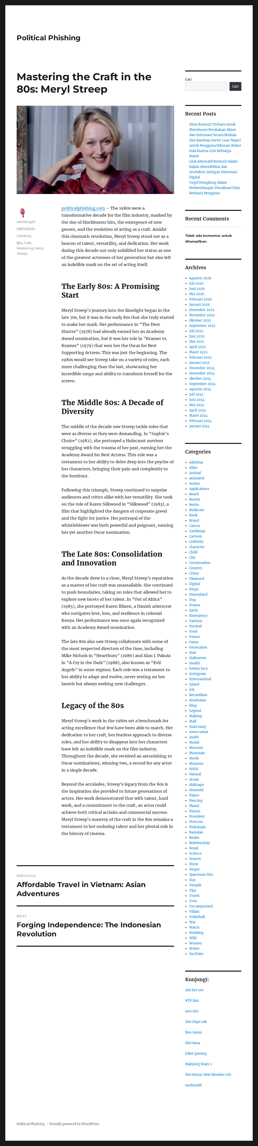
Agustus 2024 (200, 389)
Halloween (197, 658)
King (193, 705)
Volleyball (197, 917)
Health (194, 663)
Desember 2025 (201, 310)
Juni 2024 (197, 400)
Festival (195, 626)
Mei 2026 (196, 294)
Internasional (200, 679)
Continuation (199, 563)
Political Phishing (49, 37)
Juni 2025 (197, 336)
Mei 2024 (196, 405)
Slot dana (192, 1043)
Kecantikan (198, 695)
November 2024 (202, 373)
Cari (188, 79)
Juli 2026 (196, 283)
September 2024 (202, 384)
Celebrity (24, 236)
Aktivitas (196, 462)
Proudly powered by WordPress (74, 1124)
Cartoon (195, 536)
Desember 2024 (201, 368)
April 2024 (197, 410)
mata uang (197, 726)
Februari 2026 (200, 299)
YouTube (196, 954)
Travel (194, 896)
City (192, 557)
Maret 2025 (198, 352)
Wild (193, 938)
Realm (194, 837)
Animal (195, 473)
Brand (194, 520)
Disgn (194, 589)
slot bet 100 (194, 990)
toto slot (192, 1011)
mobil (194, 737)
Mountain (197, 753)
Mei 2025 (196, 341)
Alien (193, 468)
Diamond (196, 579)
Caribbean (197, 531)
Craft (27, 243)
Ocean (194, 779)
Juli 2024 (196, 394)
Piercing (196, 800)
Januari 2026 (199, 304)
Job (192, 689)
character (197, 547)
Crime (194, 573)
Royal (193, 848)
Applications (199, 489)
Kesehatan (197, 700)
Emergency (198, 616)
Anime (194, 483)
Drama (194, 605)
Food (193, 631)
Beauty (194, 499)
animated (196, 478)
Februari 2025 (200, 357)
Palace (194, 795)
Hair (192, 653)
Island (194, 684)
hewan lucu (198, 668)
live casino (193, 1032)
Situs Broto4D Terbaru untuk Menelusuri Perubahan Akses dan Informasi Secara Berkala (212, 129)
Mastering (25, 248)
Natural (195, 774)
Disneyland (198, 594)
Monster (196, 748)
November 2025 (202, 315)
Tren (193, 901)
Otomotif (196, 790)
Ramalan (196, 832)
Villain (194, 911)
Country (195, 568)
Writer (194, 948)
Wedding (196, 933)
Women (195, 943)
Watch (194, 927)
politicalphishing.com (83, 208)
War (192, 922)
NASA (193, 769)
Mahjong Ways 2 (198, 1064)
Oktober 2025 (200, 320)
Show (193, 864)
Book (193, 515)
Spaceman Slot (201, 874)
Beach (194, 494)
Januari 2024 (199, 426)
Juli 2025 (196, 331)
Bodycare (196, 510)
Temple (195, 885)
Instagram (197, 674)
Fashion (195, 621)
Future (194, 637)
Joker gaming (196, 1053)
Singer (194, 869)
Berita (194, 505)
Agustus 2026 (200, 278)
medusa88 (193, 1085)
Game (194, 642)
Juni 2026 (197, 289)
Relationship (199, 843)
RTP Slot (192, 1001)
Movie (194, 758)
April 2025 (197, 347)
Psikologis (197, 827)
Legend (195, 711)
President (197, 816)
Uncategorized (201, 906)
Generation (198, 647)
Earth (193, 610)
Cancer (194, 526)
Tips (192, 890)
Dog (192, 600)
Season (195, 859)
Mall (192, 721)
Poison (194, 811)
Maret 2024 (198, 415)
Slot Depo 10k (196, 1022)
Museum (196, 763)
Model (194, 742)
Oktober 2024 (200, 378)
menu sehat (198, 732)
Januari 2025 (199, 363)
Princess (196, 822)
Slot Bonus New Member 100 (208, 1075)
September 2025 (202, 326)
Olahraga (196, 785)
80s (19, 243)
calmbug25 (26, 222)
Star (192, 880)
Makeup (195, 716)
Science (195, 853)
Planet (194, 806)
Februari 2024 (200, 421)
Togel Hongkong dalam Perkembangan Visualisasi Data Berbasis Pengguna (214, 187)
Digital (194, 584)
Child (193, 552)
